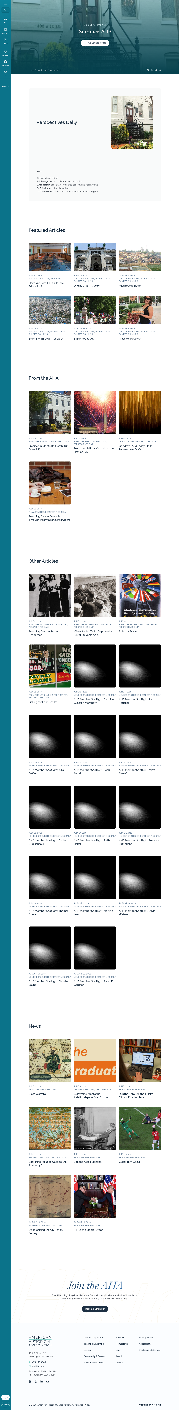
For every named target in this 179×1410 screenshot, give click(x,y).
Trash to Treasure (130, 338)
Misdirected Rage (130, 285)
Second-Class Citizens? (88, 1161)
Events (87, 1350)
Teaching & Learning (94, 1344)
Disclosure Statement (149, 1350)
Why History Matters (94, 1337)
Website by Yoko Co (150, 1405)
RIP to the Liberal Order (88, 1229)
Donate (5, 1405)
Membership (122, 1344)
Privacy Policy (146, 1337)
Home (31, 70)
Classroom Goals (129, 1161)
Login (118, 1350)
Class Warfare (37, 1093)
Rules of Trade (128, 631)
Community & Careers (94, 1356)
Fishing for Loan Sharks (43, 702)
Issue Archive (41, 70)
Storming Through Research (46, 338)
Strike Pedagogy (84, 338)
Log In (5, 1397)
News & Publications (94, 1362)
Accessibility (145, 1344)
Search (119, 1356)
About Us (120, 1337)
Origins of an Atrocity (87, 285)
